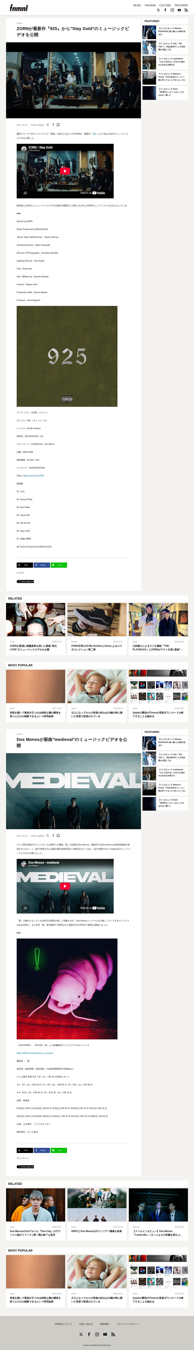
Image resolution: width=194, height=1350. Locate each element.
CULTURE (165, 5)
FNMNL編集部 (37, 125)
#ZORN (20, 573)
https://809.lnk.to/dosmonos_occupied (35, 1053)
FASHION (150, 5)
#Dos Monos (23, 1158)
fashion (74, 642)
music (19, 23)
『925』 (95, 134)
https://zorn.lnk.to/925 (33, 475)
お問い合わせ (86, 1324)
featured (136, 1227)
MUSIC (137, 5)
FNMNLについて (63, 1324)
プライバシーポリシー (127, 1324)
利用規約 (104, 1324)
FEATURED (181, 5)
